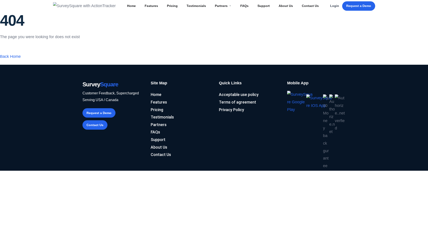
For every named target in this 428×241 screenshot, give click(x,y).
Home (131, 6)
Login (334, 6)
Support (263, 6)
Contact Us (310, 6)
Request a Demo (358, 6)
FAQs (244, 6)
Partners (221, 6)
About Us (286, 6)
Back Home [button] (10, 56)
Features (151, 6)
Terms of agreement (237, 102)
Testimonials (196, 6)
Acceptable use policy (239, 94)
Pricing (172, 6)
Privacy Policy (231, 109)
